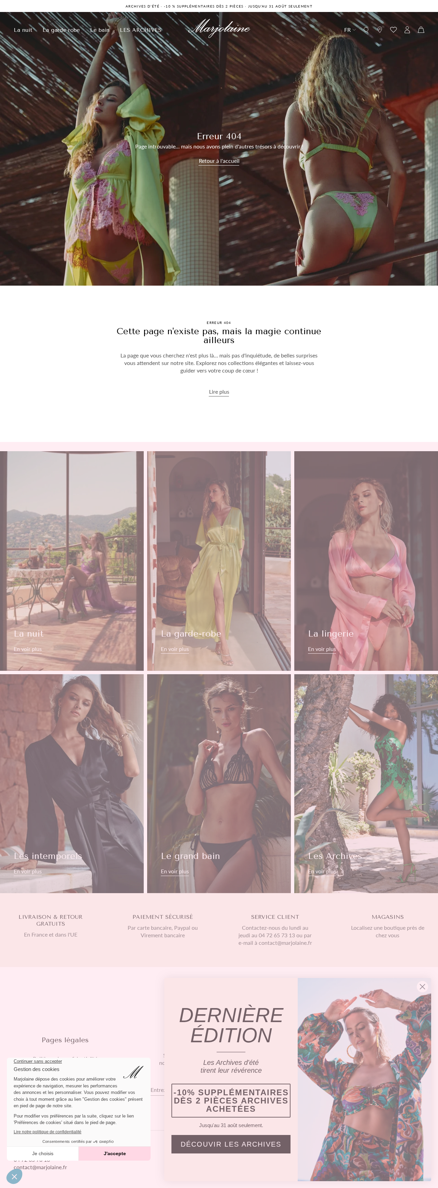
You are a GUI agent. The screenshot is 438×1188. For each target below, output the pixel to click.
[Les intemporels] (72, 783)
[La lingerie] (366, 561)
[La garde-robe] (219, 561)
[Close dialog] (422, 987)
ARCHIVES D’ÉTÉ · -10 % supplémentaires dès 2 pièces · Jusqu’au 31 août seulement (219, 6)
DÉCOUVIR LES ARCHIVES (231, 1144)
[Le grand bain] (219, 783)
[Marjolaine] (219, 29)
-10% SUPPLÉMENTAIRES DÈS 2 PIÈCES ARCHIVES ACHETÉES (231, 1100)
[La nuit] (72, 561)
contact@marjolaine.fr (40, 1167)
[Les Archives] (366, 783)
